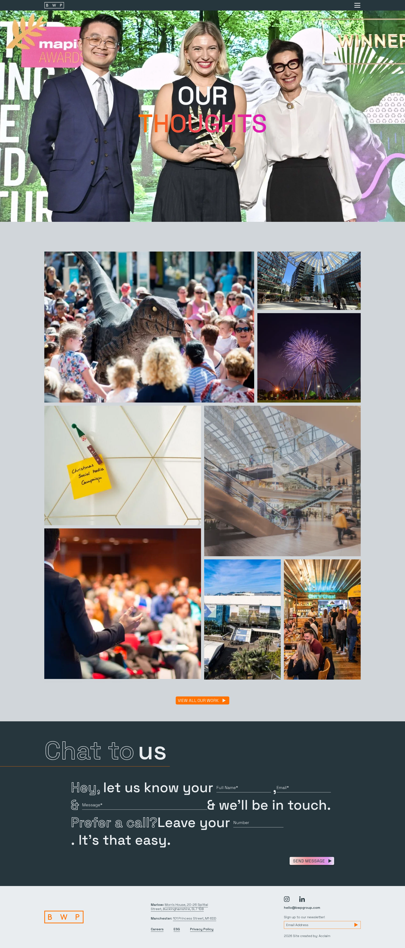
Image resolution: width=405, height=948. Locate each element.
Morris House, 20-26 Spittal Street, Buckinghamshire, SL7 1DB (179, 906)
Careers (157, 929)
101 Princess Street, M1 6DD (194, 918)
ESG (177, 929)
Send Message (309, 861)
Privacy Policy (201, 929)
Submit (356, 925)
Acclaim (324, 936)
